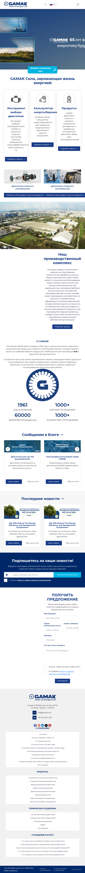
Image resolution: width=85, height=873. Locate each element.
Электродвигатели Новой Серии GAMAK (62, 458)
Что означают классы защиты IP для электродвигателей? (43, 855)
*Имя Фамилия (50, 614)
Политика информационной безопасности (43, 751)
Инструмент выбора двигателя (43, 814)
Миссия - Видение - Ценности (43, 738)
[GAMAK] (15, 4)
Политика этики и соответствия (43, 744)
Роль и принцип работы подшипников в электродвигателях (43, 844)
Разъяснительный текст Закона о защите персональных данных (43, 761)
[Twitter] (46, 725)
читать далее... (14, 482)
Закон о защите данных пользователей (34, 580)
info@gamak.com (44, 713)
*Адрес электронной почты (52, 625)
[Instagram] (38, 725)
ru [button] (54, 4)
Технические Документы (43, 821)
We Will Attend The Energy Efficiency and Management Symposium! (22, 525)
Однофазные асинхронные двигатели (43, 778)
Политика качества (43, 741)
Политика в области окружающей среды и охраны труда (43, 748)
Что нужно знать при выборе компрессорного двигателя (43, 841)
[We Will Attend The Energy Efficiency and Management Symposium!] (22, 511)
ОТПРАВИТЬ (62, 681)
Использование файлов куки (61, 869)
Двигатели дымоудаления (43, 788)
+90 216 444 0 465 (45, 718)
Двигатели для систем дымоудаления (22, 458)
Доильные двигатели (43, 795)
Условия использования (45, 869)
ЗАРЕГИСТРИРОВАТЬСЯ (67, 575)
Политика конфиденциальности (43, 758)
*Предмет (48, 635)
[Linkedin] (42, 725)
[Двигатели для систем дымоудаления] (22, 446)
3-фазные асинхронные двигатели (43, 781)
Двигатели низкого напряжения (43, 798)
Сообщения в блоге (41, 435)
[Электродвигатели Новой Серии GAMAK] (62, 446)
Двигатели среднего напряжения (43, 802)
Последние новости (41, 499)
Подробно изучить (15, 159)
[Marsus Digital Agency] (76, 869)
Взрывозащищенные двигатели (43, 784)
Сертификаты (43, 828)
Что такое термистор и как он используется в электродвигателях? (43, 851)
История (43, 734)
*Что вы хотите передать (54, 645)
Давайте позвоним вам (40, 69)
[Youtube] (49, 725)
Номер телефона (71, 623)
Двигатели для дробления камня (43, 791)
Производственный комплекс (43, 755)
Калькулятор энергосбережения (43, 818)
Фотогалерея (43, 765)
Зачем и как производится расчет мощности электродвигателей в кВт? (43, 848)
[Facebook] (35, 725)
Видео (43, 825)
